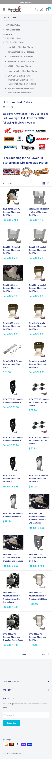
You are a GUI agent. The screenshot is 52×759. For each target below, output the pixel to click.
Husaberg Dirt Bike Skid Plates (22, 83)
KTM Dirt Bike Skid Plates (19, 66)
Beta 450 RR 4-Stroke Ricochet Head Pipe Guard (12, 364)
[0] (47, 9)
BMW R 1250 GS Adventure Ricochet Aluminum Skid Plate (38, 595)
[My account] (41, 9)
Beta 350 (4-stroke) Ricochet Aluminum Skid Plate (37, 288)
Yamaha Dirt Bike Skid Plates (21, 51)
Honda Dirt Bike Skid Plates (20, 47)
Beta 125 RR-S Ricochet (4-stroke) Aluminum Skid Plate (39, 212)
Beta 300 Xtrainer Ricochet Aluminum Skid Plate (11, 288)
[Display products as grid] (44, 183)
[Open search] (36, 9)
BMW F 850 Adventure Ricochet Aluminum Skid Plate (38, 478)
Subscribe (11, 723)
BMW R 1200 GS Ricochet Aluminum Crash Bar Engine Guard (13, 557)
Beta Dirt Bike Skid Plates (19, 92)
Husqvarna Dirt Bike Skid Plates (22, 71)
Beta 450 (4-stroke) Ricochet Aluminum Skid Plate (37, 326)
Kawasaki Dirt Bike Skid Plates (22, 61)
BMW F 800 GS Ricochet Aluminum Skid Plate (11, 478)
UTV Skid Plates (13, 25)
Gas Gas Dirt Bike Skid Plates (21, 88)
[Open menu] (4, 9)
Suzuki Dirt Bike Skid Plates (20, 56)
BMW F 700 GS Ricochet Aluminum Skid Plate (13, 439)
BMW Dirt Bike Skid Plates (19, 75)
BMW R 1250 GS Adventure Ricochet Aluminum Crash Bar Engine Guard (11, 597)
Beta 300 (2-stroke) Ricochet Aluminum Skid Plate (37, 250)
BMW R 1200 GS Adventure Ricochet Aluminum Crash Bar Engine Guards (37, 518)
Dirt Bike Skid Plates (12, 38)
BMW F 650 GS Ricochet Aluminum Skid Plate (13, 400)
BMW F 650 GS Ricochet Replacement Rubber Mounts (39, 402)
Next (44, 654)
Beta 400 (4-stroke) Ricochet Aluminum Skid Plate (11, 326)
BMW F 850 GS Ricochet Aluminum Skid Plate (13, 515)
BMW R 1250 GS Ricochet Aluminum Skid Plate (37, 637)
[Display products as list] (48, 183)
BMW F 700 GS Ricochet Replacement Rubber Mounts (39, 440)
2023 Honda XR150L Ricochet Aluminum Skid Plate (11, 212)
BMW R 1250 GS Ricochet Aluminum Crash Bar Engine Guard (13, 637)
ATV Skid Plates (13, 29)
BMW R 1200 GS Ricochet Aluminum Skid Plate (37, 557)
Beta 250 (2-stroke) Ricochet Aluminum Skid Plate (11, 250)
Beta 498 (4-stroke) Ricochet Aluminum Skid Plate (37, 364)
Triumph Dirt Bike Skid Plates (21, 79)
